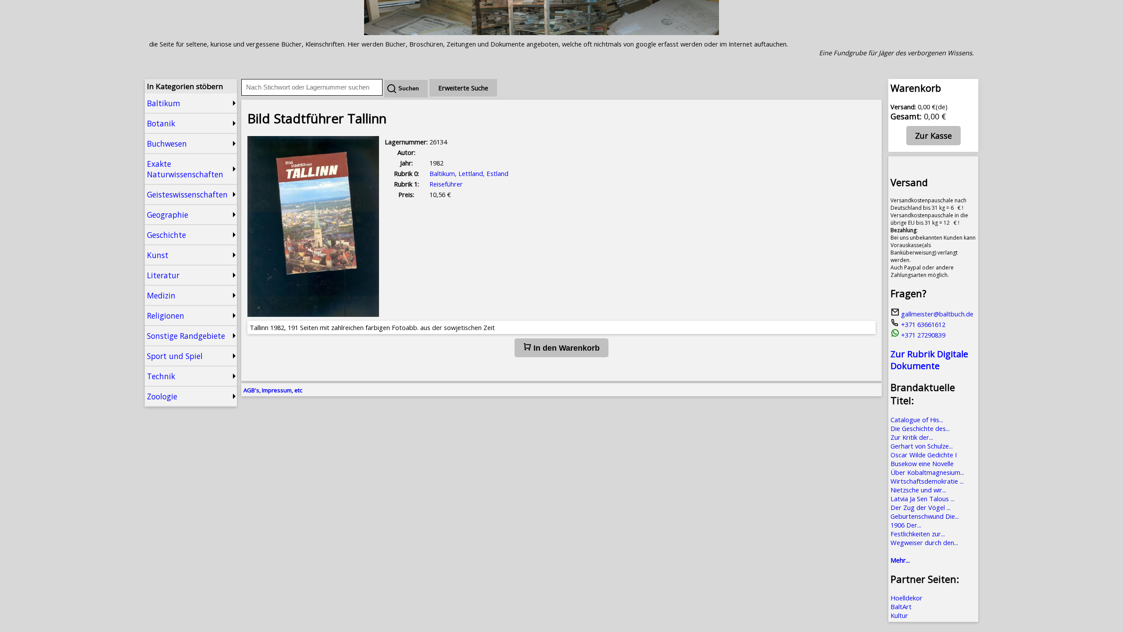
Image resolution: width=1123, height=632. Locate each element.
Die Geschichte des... (920, 428)
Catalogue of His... (917, 419)
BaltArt (901, 606)
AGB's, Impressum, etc (272, 390)
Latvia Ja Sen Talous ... (923, 498)
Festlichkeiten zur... (918, 533)
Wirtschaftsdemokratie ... (927, 481)
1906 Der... (906, 525)
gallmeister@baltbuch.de (936, 313)
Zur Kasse (933, 135)
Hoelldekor (907, 597)
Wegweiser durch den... (924, 542)
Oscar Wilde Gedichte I (924, 454)
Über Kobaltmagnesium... (927, 472)
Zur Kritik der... (912, 437)
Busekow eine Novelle (922, 463)
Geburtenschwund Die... (925, 516)
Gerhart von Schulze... (922, 446)
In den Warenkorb (565, 348)
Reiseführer (446, 184)
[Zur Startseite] (541, 32)
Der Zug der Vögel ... (921, 507)
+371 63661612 (922, 324)
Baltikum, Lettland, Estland (468, 173)
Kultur (899, 615)
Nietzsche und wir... (918, 489)
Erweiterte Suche (463, 87)
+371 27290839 (922, 334)
